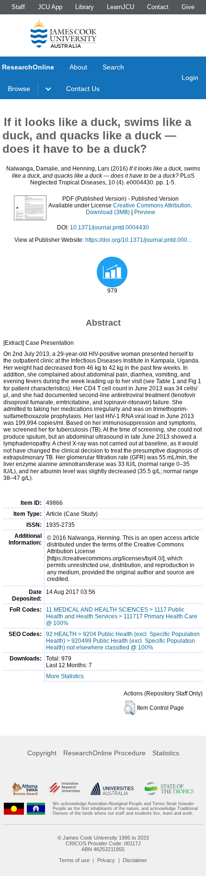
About (78, 67)
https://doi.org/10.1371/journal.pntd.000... (138, 240)
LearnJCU (120, 7)
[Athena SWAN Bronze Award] (24, 788)
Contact (158, 7)
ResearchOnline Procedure (104, 753)
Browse (19, 88)
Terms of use (74, 860)
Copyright (42, 753)
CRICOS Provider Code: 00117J (103, 843)
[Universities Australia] (112, 788)
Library (84, 7)
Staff (18, 7)
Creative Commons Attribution (152, 205)
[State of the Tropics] (169, 788)
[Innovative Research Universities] (64, 788)
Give (188, 7)
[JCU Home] (64, 33)
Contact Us (83, 88)
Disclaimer (135, 860)
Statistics (165, 753)
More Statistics (65, 676)
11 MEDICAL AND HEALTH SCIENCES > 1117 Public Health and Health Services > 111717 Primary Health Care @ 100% (121, 616)
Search (113, 67)
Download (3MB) (108, 212)
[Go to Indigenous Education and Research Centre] (13, 808)
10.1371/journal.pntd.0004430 (109, 227)
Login (190, 77)
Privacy (106, 860)
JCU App (50, 7)
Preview (144, 212)
